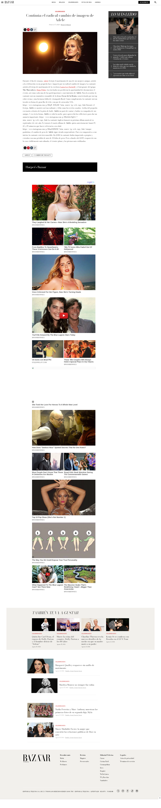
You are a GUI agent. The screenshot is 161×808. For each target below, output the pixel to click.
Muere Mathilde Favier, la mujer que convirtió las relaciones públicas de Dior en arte (75, 731)
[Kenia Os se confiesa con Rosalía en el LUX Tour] (117, 624)
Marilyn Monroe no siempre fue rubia (76, 684)
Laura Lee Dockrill (67, 87)
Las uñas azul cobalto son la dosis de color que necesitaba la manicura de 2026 (124, 66)
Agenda (98, 2)
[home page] (9, 2)
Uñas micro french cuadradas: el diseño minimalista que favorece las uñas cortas (124, 38)
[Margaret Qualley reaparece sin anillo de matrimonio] (40, 666)
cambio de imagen (42, 155)
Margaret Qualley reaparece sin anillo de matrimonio (74, 667)
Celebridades (73, 2)
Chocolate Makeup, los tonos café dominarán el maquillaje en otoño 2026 (124, 48)
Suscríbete (144, 2)
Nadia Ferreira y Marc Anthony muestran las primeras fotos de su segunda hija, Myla (76, 711)
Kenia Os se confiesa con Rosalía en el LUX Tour (117, 638)
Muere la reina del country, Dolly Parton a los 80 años (68, 639)
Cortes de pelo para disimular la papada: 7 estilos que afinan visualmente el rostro (124, 57)
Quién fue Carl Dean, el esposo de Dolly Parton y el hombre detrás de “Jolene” (43, 640)
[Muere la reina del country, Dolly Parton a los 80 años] (68, 624)
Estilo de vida (87, 2)
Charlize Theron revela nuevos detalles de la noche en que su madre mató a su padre (92, 640)
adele (27, 155)
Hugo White (41, 90)
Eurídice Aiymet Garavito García (73, 671)
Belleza (62, 2)
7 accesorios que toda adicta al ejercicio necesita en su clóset (124, 74)
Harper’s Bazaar (66, 25)
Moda (54, 2)
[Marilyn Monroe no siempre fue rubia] (44, 685)
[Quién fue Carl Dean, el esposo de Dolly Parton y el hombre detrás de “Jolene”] (43, 624)
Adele (46, 81)
